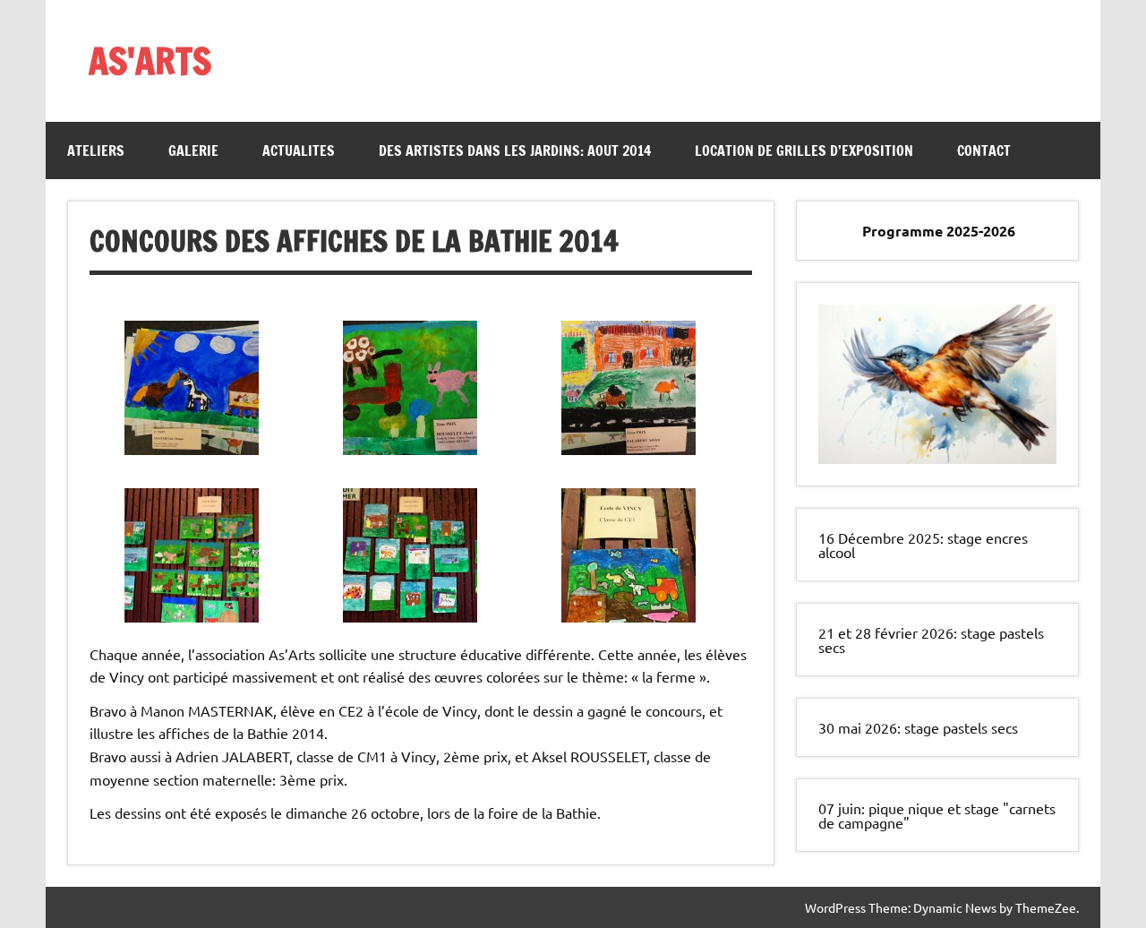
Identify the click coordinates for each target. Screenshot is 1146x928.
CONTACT (984, 150)
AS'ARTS (150, 60)
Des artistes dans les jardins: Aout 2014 (515, 150)
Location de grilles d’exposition (804, 150)
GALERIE (193, 150)
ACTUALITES (298, 150)
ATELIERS (95, 150)
